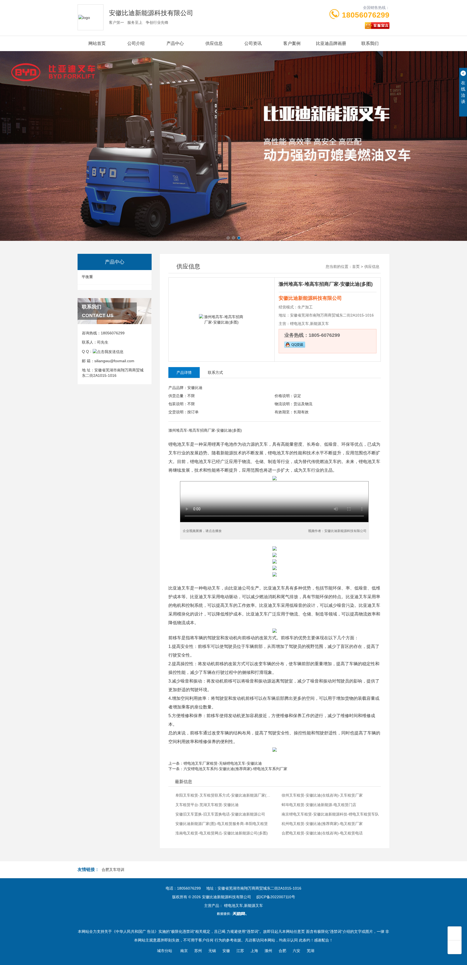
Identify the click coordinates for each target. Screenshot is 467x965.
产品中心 (175, 43)
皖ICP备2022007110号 (275, 897)
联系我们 (370, 43)
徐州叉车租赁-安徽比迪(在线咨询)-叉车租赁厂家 (322, 795)
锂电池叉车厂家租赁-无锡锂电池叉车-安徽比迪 (223, 763)
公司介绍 (136, 43)
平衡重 (87, 277)
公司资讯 (253, 43)
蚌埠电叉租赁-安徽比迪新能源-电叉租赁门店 (319, 805)
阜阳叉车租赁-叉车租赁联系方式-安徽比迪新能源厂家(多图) (224, 795)
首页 (356, 266)
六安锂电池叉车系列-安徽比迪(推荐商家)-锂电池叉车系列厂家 (235, 769)
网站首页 (97, 43)
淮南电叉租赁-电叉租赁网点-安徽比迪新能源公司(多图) (221, 833)
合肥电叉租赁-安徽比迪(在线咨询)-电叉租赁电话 (322, 833)
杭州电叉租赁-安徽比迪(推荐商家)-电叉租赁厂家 (322, 823)
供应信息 (214, 43)
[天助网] (233, 913)
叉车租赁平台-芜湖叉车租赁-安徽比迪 (207, 805)
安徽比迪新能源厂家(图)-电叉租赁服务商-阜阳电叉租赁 (221, 823)
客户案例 (292, 43)
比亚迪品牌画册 (331, 43)
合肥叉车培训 (113, 869)
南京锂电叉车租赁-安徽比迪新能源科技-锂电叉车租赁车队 (330, 814)
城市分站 (164, 951)
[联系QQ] (108, 351)
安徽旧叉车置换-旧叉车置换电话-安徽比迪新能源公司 (220, 814)
